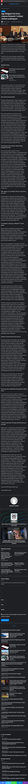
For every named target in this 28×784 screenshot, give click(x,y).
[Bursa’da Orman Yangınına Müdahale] (5, 695)
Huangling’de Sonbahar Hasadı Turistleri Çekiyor (13, 712)
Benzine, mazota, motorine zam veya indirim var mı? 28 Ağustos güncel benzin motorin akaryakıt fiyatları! (6, 555)
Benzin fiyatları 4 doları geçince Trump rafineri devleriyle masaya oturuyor (17, 77)
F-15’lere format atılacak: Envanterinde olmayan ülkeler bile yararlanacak (12, 721)
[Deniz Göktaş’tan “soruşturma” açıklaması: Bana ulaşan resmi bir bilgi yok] (5, 688)
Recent (14, 625)
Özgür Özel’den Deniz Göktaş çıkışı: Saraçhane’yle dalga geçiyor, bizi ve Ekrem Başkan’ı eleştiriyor (18, 682)
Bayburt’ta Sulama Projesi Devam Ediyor (19, 563)
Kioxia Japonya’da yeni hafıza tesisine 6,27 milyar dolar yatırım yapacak (7, 564)
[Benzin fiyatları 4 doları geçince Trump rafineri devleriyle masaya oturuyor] (4, 76)
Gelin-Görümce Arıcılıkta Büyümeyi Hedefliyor (21, 553)
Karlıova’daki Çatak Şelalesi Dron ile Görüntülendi (13, 677)
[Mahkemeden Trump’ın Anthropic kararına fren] (4, 70)
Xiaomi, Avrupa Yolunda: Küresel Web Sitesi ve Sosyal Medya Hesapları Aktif (17, 635)
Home (3, 8)
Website (2, 609)
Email (2, 604)
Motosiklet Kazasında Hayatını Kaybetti (10, 630)
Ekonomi (7, 8)
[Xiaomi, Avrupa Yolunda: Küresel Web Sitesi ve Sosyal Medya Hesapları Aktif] (5, 635)
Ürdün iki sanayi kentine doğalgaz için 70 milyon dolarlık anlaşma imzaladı (12, 669)
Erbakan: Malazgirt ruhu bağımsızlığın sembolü (12, 725)
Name (2, 599)
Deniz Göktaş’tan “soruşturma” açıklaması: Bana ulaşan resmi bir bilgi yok (18, 688)
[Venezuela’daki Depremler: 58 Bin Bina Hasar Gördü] (5, 652)
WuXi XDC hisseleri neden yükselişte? (21, 570)
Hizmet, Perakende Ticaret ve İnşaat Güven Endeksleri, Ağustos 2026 (7, 571)
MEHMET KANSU (6, 21)
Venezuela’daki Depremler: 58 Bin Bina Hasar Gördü (17, 651)
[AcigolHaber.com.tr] (14, 4)
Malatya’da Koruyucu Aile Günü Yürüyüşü (11, 673)
